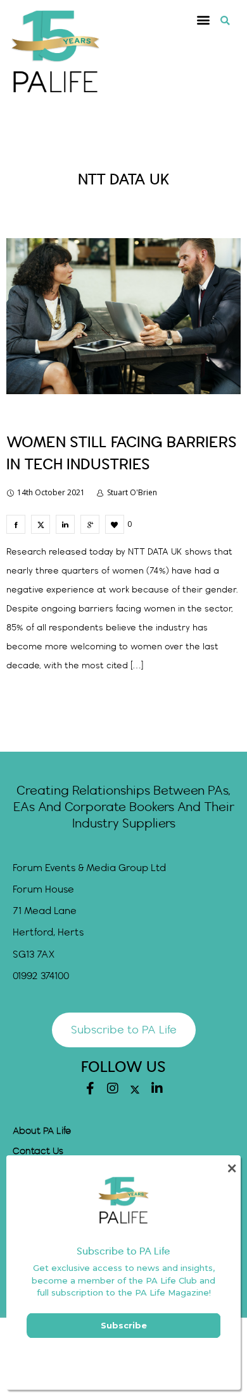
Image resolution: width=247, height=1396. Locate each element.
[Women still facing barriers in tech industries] (15, 524)
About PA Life (42, 1131)
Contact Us (38, 1151)
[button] (203, 19)
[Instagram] (112, 1088)
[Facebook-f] (90, 1088)
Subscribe (124, 1325)
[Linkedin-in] (157, 1088)
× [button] (231, 1168)
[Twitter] (135, 1089)
